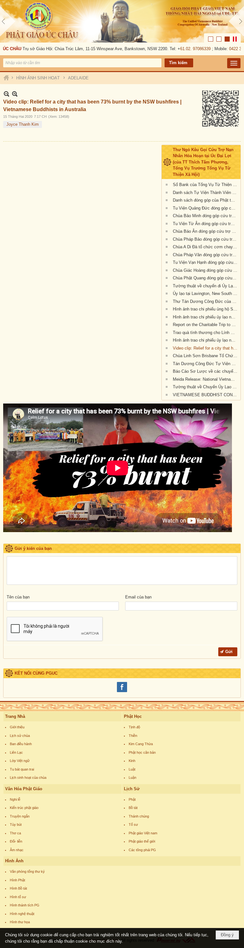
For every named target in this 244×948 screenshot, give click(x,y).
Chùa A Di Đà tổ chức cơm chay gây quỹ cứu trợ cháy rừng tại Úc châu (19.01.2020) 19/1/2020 (206, 246)
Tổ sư (133, 824)
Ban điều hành (21, 744)
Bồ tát (133, 808)
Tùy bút (16, 824)
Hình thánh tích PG (24, 905)
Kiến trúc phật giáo (24, 808)
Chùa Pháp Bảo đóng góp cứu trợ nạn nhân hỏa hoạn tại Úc (206, 239)
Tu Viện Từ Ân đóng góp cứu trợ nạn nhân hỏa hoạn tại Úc (206, 223)
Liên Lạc (16, 752)
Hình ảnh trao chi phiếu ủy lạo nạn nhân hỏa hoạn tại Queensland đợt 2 (206, 340)
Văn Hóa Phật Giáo (23, 788)
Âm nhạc (17, 850)
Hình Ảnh (14, 860)
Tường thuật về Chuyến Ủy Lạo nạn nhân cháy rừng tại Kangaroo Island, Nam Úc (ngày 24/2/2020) (206, 386)
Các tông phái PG (142, 850)
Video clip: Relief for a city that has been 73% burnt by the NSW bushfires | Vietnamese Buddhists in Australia (206, 348)
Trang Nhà (15, 716)
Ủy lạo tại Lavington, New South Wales (206, 293)
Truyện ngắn (20, 816)
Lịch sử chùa (20, 736)
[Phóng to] (14, 93)
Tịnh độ (134, 727)
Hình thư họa (20, 922)
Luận (132, 777)
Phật (132, 799)
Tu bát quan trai (22, 769)
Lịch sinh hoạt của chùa (28, 777)
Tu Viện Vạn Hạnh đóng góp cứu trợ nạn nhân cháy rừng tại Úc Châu (206, 262)
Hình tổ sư (18, 897)
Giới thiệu (17, 727)
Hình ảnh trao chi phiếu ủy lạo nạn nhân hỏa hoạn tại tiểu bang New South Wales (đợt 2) (206, 317)
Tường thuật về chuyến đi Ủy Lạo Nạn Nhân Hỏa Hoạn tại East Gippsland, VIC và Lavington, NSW (206, 286)
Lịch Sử (131, 788)
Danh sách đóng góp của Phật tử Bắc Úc (206, 200)
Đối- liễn (16, 841)
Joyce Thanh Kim (22, 124)
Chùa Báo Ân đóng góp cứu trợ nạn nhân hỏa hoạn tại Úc (206, 231)
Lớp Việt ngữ (20, 761)
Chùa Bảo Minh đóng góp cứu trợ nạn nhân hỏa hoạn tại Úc (206, 215)
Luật (132, 769)
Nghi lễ (15, 799)
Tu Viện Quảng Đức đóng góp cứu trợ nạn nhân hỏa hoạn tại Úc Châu (206, 208)
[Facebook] (122, 691)
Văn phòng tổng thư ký (27, 871)
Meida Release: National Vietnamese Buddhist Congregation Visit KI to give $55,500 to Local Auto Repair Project (206, 379)
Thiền (133, 736)
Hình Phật (17, 880)
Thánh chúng (139, 816)
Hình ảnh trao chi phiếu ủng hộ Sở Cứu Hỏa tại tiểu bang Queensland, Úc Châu (206, 309)
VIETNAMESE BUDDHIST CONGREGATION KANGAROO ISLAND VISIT (206, 394)
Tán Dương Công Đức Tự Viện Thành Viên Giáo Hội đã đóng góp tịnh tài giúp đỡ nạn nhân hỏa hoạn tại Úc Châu (206, 363)
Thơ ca (15, 833)
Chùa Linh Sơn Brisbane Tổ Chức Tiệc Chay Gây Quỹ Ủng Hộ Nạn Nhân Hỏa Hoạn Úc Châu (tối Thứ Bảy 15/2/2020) (206, 355)
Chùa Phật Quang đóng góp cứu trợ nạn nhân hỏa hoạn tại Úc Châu (206, 278)
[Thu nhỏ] (6, 93)
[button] (234, 63)
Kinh (132, 761)
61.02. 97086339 (189, 48)
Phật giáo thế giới (142, 841)
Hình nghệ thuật (22, 914)
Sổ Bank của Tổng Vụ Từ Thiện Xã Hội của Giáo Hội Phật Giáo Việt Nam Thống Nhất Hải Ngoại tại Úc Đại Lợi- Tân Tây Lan (206, 184)
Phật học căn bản (142, 752)
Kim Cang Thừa (141, 744)
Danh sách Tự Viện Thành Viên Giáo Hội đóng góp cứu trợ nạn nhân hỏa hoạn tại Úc (206, 192)
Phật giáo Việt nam (143, 833)
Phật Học (133, 716)
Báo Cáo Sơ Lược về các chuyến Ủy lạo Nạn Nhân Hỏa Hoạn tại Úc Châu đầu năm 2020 (206, 371)
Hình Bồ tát (18, 888)
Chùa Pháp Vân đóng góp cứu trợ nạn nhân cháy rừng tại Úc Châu (206, 254)
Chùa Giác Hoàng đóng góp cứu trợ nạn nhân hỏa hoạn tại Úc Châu (206, 270)
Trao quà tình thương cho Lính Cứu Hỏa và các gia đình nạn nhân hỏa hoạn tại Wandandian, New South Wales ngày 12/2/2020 (206, 332)
